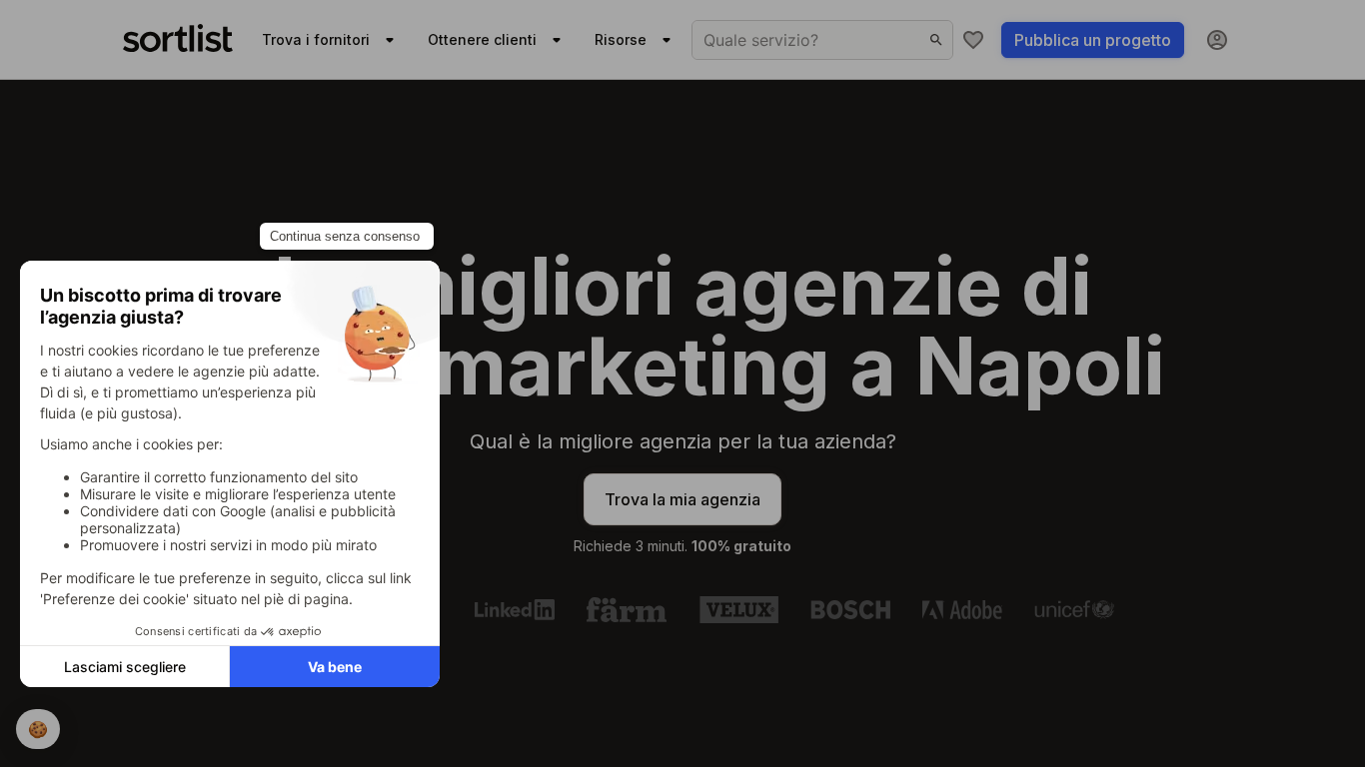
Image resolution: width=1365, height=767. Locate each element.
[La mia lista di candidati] (973, 40)
